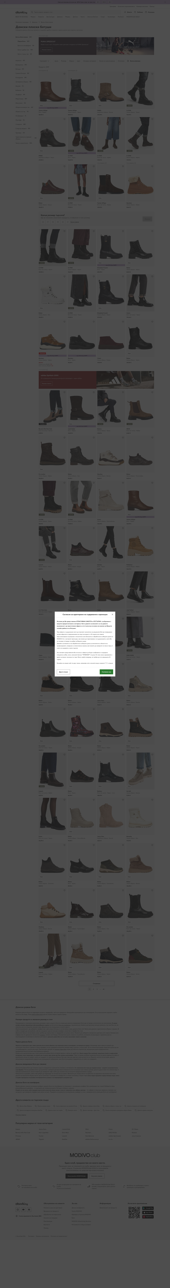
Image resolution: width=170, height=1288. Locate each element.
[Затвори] (112, 614)
